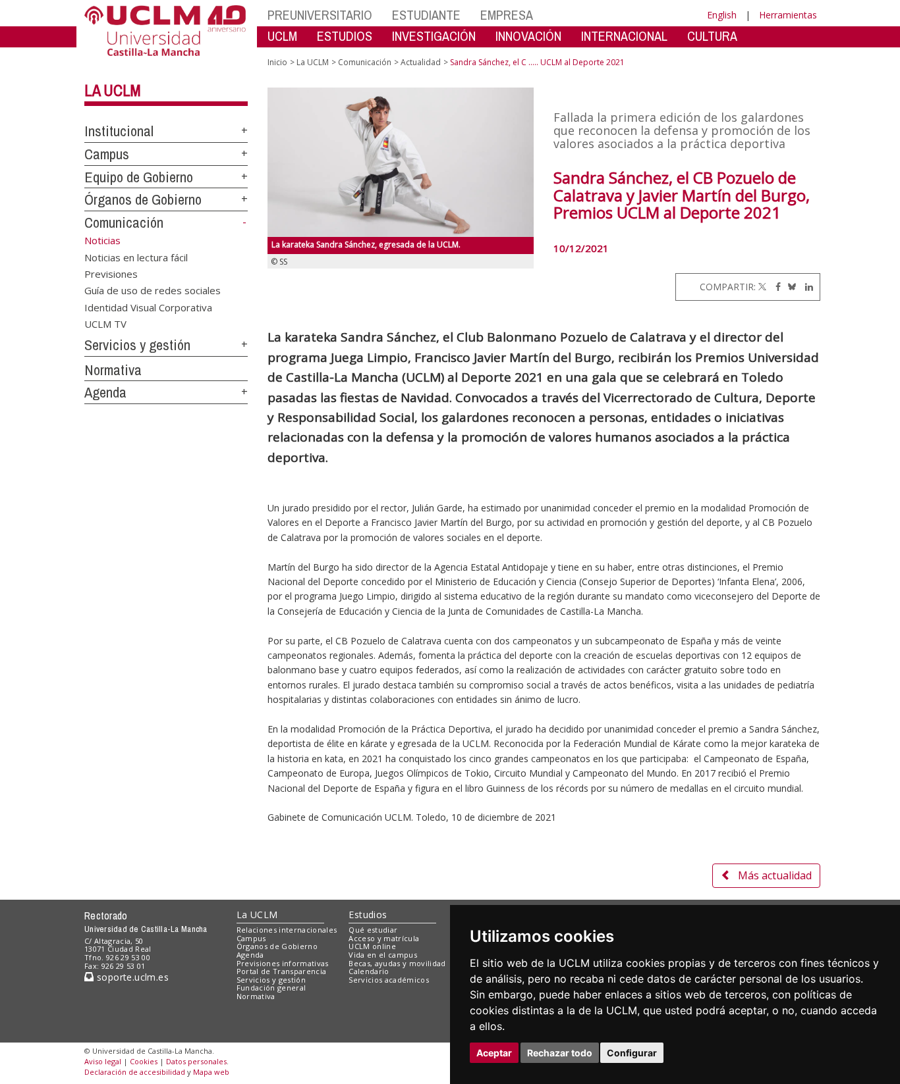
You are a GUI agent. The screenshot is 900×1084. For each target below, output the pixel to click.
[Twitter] (762, 286)
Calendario (369, 971)
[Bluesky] (789, 286)
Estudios (368, 914)
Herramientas (788, 15)
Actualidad (421, 62)
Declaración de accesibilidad (134, 1072)
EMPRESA (506, 15)
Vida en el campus (383, 955)
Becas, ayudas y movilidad (397, 963)
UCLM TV (105, 323)
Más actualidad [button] (775, 875)
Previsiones (111, 273)
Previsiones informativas (283, 963)
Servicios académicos (389, 980)
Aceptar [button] (494, 1052)
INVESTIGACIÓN (434, 36)
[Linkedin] (806, 286)
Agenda (105, 392)
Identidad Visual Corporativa (148, 306)
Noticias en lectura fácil (136, 256)
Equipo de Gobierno (138, 177)
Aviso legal (102, 1061)
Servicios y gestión (137, 345)
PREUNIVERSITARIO (319, 15)
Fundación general (271, 988)
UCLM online (372, 946)
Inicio (277, 62)
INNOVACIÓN (528, 36)
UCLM (282, 36)
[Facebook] (775, 286)
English (722, 15)
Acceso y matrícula (384, 938)
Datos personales (196, 1061)
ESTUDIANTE (426, 15)
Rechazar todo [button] (559, 1052)
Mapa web (211, 1072)
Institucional (119, 131)
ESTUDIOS (344, 36)
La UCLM (112, 90)
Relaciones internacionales (287, 930)
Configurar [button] (632, 1052)
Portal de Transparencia (282, 971)
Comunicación (123, 222)
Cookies (143, 1061)
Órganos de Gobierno (143, 199)
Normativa (113, 370)
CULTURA (712, 36)
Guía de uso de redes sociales (152, 290)
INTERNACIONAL (624, 36)
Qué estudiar (373, 930)
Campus (106, 154)
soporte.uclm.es (131, 977)
